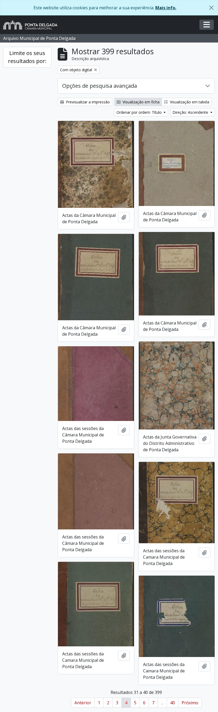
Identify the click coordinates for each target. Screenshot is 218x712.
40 (172, 703)
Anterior (82, 703)
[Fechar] (211, 7)
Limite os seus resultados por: (27, 57)
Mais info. (165, 8)
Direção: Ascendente (191, 112)
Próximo (190, 703)
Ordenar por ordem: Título (139, 112)
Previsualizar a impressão (87, 101)
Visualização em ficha (140, 101)
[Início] (32, 25)
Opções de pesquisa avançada (99, 85)
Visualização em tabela (189, 101)
